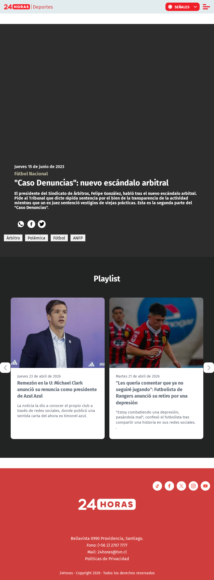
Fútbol (59, 238)
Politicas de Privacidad (107, 559)
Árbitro (13, 238)
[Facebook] (31, 224)
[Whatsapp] (21, 224)
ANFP (78, 238)
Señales (182, 7)
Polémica (36, 238)
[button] (209, 367)
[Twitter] (42, 224)
